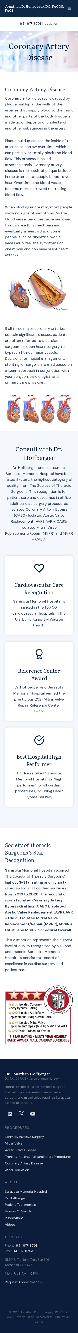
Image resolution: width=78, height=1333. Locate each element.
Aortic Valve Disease (20, 1150)
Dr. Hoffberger (15, 1198)
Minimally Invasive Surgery (24, 1137)
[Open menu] (69, 8)
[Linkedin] (10, 1114)
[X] (21, 1114)
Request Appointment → (24, 1282)
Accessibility (44, 1317)
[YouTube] (33, 1114)
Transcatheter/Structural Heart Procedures (38, 1156)
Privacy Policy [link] (24, 1317)
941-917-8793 (22, 1251)
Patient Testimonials (20, 1204)
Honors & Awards (18, 1211)
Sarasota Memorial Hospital (26, 1191)
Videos (10, 1224)
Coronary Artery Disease (24, 1163)
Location (51, 23)
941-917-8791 (30, 23)
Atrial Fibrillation (17, 1170)
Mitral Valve (13, 1143)
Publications (14, 1218)
